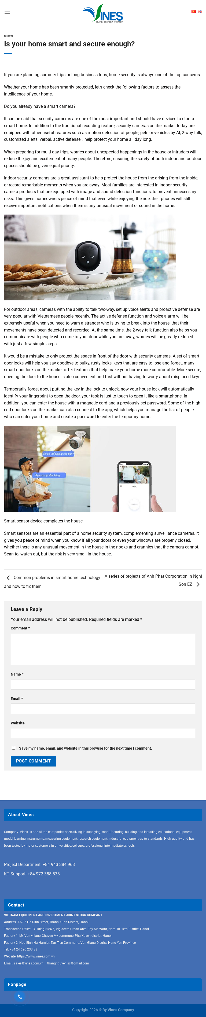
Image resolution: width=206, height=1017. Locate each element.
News (8, 36)
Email (17, 699)
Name (17, 674)
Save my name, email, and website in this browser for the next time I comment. (85, 748)
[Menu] (7, 13)
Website (18, 723)
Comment (20, 628)
